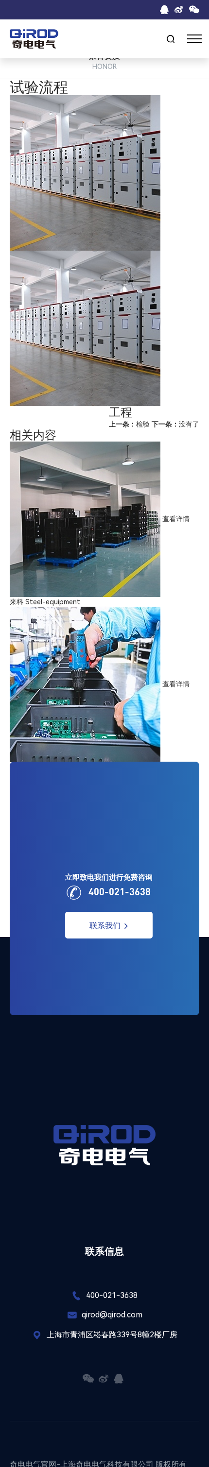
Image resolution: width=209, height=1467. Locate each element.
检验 (129, 424)
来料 (16, 602)
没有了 (175, 424)
